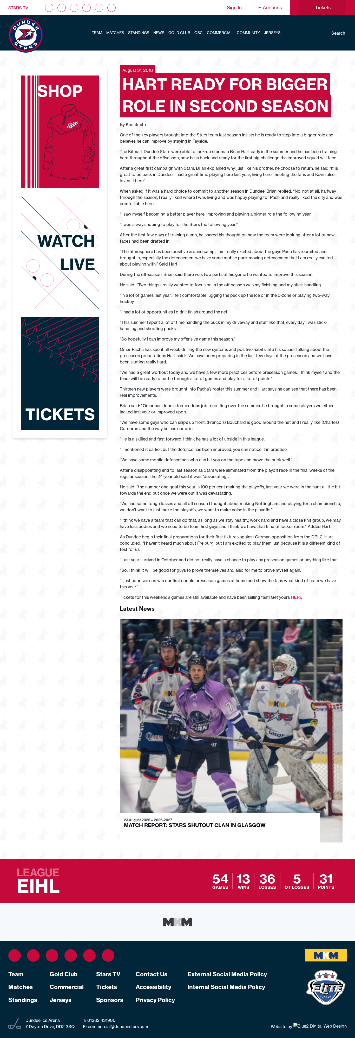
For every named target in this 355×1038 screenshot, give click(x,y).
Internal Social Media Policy (226, 987)
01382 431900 (101, 1020)
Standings (138, 32)
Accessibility (153, 987)
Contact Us (151, 974)
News (158, 32)
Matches (115, 32)
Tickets (106, 987)
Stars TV (18, 7)
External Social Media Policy (227, 974)
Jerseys (272, 32)
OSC (198, 32)
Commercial (220, 32)
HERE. (297, 597)
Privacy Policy (155, 1000)
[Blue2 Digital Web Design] (319, 1026)
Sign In (234, 8)
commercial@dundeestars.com (118, 1026)
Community (248, 32)
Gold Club (179, 32)
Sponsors (109, 1000)
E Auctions (270, 8)
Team (97, 32)
